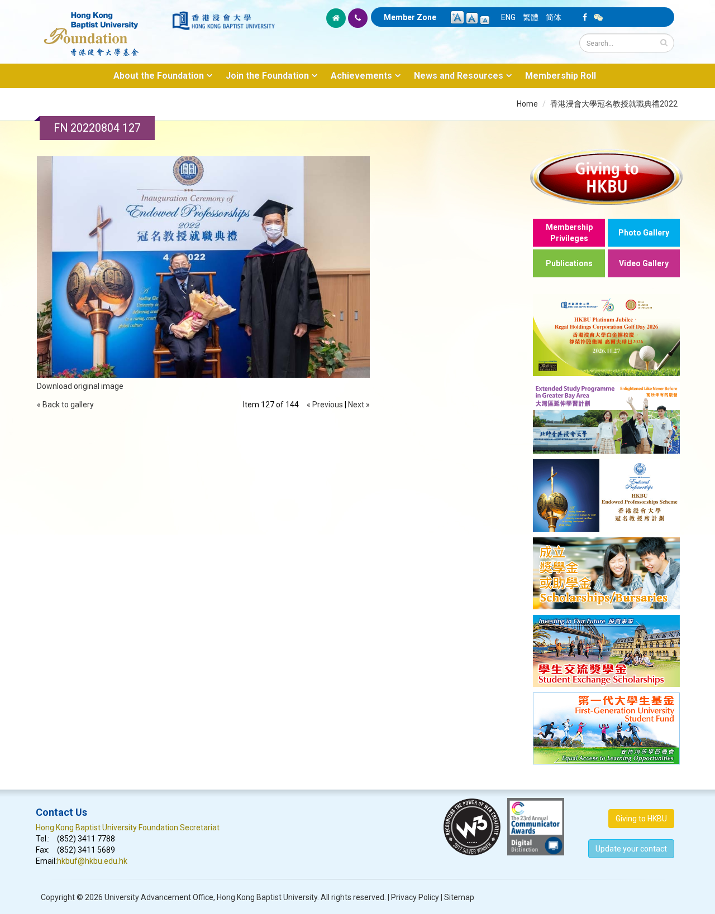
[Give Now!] (606, 176)
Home (527, 103)
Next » (359, 404)
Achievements (361, 75)
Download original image (80, 386)
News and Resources (458, 75)
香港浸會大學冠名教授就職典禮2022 (614, 103)
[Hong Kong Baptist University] (223, 20)
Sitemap (459, 897)
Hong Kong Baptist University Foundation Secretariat (128, 827)
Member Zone (410, 17)
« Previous (325, 404)
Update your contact (631, 848)
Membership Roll (560, 75)
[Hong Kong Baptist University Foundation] (103, 28)
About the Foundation (158, 75)
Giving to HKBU (641, 818)
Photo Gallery (643, 232)
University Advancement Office (158, 897)
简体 (553, 17)
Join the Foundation (267, 75)
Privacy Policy (415, 897)
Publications (569, 263)
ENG (508, 17)
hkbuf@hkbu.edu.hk (92, 861)
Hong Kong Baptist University (267, 897)
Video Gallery (644, 263)
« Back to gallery (65, 404)
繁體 (530, 17)
